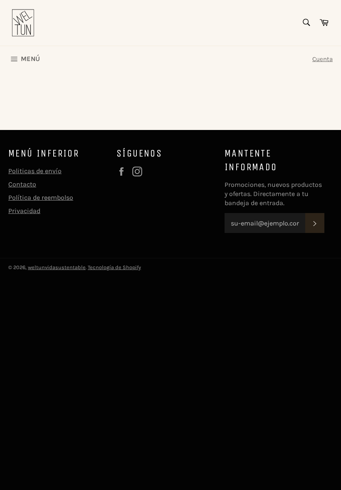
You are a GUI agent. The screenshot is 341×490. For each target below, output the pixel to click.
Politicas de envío (35, 171)
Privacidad (24, 211)
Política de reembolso (40, 197)
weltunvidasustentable (57, 267)
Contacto (22, 184)
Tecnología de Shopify (114, 267)
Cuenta (322, 59)
